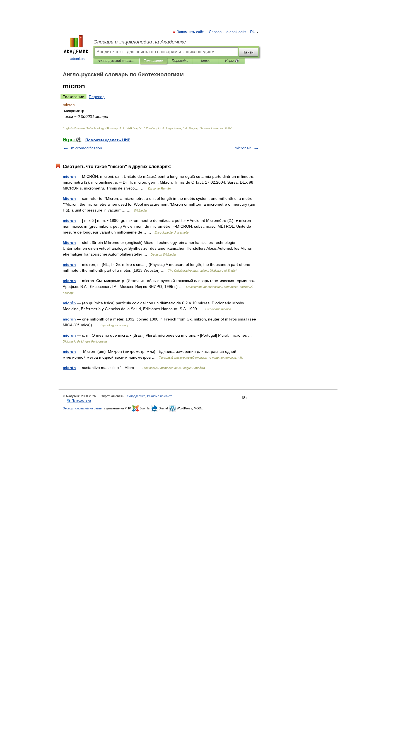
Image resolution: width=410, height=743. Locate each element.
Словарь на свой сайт (227, 32)
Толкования (153, 61)
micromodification (86, 148)
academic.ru (76, 59)
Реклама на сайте (159, 396)
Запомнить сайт (190, 32)
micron (69, 176)
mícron (69, 335)
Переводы (180, 61)
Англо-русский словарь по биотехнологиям (116, 61)
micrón (69, 303)
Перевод (97, 96)
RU (252, 32)
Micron (69, 198)
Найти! (248, 52)
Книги (206, 61)
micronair (243, 148)
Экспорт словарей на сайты (82, 408)
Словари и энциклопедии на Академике (139, 42)
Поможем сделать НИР (107, 140)
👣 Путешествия (79, 400)
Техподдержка (135, 396)
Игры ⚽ (232, 61)
